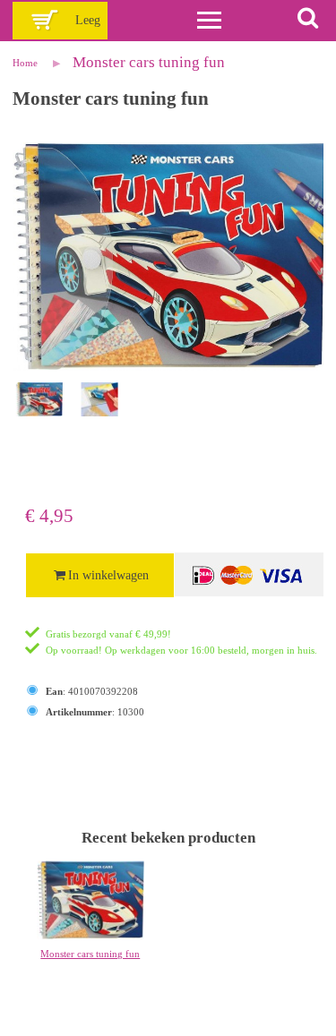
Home (25, 62)
